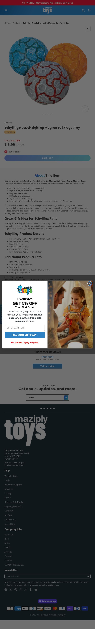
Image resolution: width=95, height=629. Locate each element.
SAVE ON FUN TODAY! (24, 335)
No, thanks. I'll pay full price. (24, 342)
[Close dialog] (90, 284)
